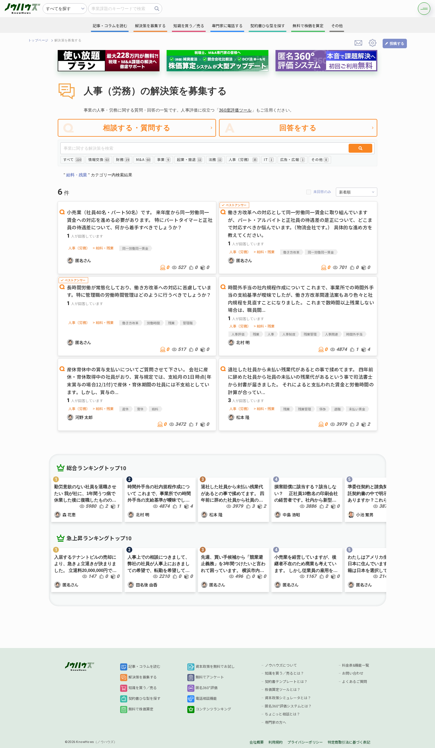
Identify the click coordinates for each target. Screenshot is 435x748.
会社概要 (256, 742)
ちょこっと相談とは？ (282, 714)
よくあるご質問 (354, 682)
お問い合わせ (352, 673)
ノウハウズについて (281, 665)
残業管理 (310, 334)
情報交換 (98, 159)
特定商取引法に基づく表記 (349, 742)
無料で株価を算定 (308, 26)
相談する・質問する (137, 128)
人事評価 (237, 334)
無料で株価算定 (140, 709)
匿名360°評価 (207, 688)
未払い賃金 (357, 409)
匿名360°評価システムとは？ (288, 706)
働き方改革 (291, 252)
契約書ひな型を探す (144, 699)
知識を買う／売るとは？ (284, 673)
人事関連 (331, 334)
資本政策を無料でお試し (215, 667)
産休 (125, 409)
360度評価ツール (235, 110)
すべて (72, 159)
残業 (171, 322)
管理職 (188, 322)
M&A (143, 159)
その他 (319, 159)
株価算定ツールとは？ (282, 690)
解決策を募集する (142, 677)
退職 (337, 409)
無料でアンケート (210, 677)
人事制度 (288, 334)
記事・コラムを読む (144, 667)
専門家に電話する (227, 26)
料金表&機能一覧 (355, 665)
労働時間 (153, 322)
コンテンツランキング (213, 709)
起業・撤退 (189, 159)
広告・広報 (291, 159)
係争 (322, 409)
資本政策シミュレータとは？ (288, 698)
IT (268, 159)
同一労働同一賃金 (135, 248)
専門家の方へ (275, 722)
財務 (122, 159)
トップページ (38, 40)
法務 (215, 159)
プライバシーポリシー (305, 742)
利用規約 (275, 742)
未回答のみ (322, 192)
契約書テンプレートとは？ (286, 682)
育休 (140, 409)
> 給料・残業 (103, 248)
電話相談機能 (206, 699)
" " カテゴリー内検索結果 (98, 175)
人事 (271, 334)
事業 (163, 159)
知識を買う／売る (142, 688)
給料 (155, 409)
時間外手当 (354, 334)
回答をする (298, 128)
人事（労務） (243, 159)
